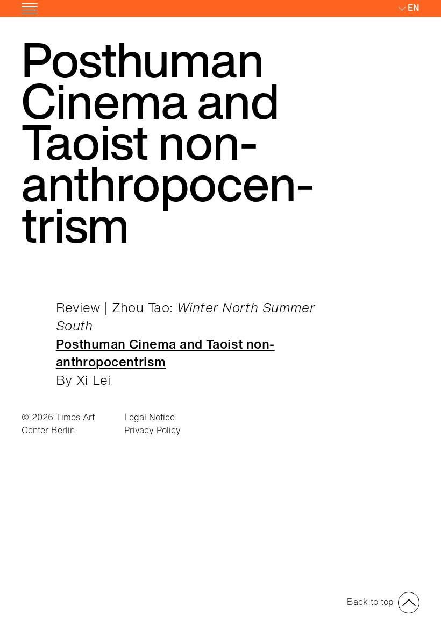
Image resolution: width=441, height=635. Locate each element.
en (413, 7)
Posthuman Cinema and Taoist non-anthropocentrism (165, 353)
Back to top (370, 601)
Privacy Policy (152, 430)
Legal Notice (149, 417)
